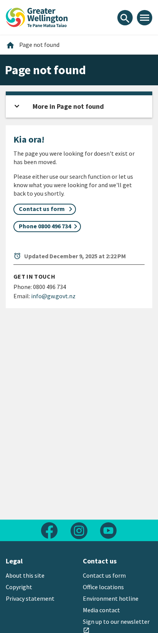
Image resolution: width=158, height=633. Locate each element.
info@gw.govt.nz (53, 296)
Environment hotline (110, 598)
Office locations (103, 587)
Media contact (101, 610)
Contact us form (104, 575)
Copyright (19, 587)
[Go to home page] (37, 16)
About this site (25, 575)
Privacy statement (30, 598)
